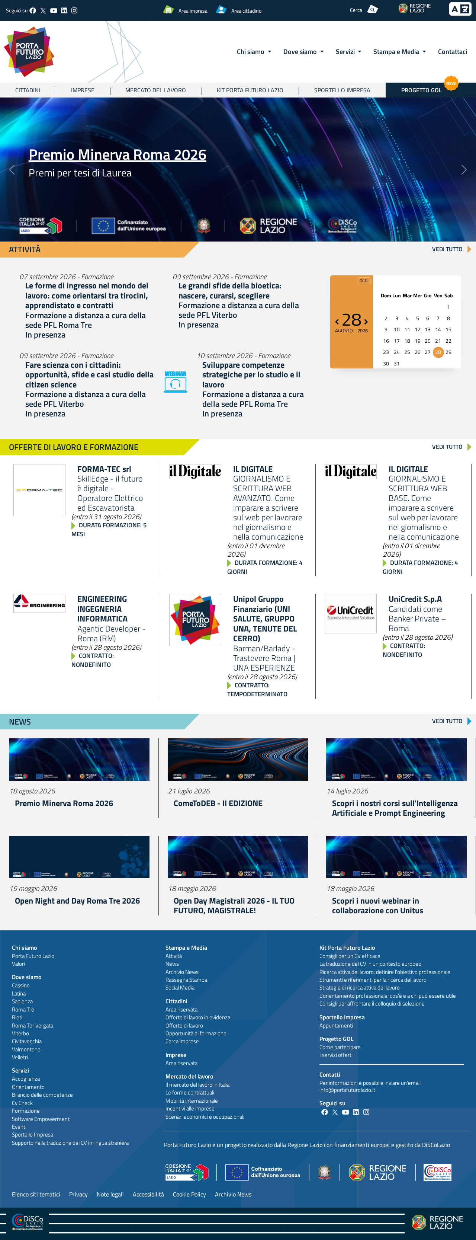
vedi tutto (447, 249)
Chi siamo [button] (251, 51)
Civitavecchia (27, 1041)
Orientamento (28, 1087)
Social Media (179, 987)
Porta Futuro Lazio (33, 956)
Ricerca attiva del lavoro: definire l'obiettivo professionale (384, 972)
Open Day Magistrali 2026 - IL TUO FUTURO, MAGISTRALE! (234, 905)
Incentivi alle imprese (190, 1108)
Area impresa (193, 11)
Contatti (329, 1074)
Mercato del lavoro (155, 90)
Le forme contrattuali (189, 1092)
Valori (18, 963)
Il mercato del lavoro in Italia (197, 1084)
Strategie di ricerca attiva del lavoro (359, 987)
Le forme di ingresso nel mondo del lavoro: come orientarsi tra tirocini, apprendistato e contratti (86, 295)
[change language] (460, 13)
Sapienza (22, 1001)
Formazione (26, 1110)
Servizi (20, 1070)
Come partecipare (340, 1047)
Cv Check (22, 1103)
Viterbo (20, 1033)
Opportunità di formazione (195, 1033)
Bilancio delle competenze (42, 1094)
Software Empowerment (41, 1119)
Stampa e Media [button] (397, 51)
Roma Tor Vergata (32, 1025)
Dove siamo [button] (300, 51)
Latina (19, 993)
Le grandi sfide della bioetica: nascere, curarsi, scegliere (230, 290)
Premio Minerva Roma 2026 (117, 154)
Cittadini (27, 90)
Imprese (82, 90)
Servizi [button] (346, 51)
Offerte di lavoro (184, 1025)
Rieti (17, 1017)
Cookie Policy (189, 1194)
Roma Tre (23, 1009)
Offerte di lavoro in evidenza (197, 1017)
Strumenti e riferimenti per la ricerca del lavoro (373, 979)
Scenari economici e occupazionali (204, 1116)
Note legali (110, 1194)
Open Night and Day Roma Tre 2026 (77, 900)
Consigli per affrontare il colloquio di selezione (372, 1003)
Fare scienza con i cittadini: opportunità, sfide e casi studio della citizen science (89, 374)
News (172, 963)
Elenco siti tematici (36, 1194)
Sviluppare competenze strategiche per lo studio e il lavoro (251, 374)
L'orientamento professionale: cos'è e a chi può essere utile (387, 995)
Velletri (20, 1057)
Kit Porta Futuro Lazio (250, 90)
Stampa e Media (186, 947)
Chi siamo (24, 947)
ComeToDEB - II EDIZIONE (218, 803)
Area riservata (181, 1009)
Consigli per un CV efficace (349, 956)
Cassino (21, 985)
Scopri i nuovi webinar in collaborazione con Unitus (377, 905)
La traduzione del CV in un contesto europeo (370, 963)
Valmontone (26, 1049)
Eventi (19, 1126)
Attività (173, 956)
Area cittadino (246, 11)
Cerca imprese (182, 1041)
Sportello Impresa (342, 90)
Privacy (78, 1194)
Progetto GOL (428, 89)
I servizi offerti (336, 1055)
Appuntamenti (336, 1025)
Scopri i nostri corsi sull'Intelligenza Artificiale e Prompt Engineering (395, 808)
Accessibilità (148, 1194)
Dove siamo (26, 976)
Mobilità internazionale (191, 1100)
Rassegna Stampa (186, 979)
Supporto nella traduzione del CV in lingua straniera (70, 1142)
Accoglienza (26, 1078)
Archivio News (182, 972)
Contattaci (452, 51)
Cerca (356, 10)
